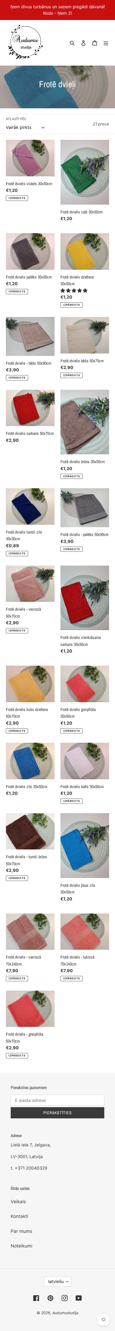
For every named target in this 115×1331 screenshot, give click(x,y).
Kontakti (19, 1216)
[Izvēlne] (106, 43)
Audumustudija (65, 1312)
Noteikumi (21, 1246)
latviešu (56, 1281)
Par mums (21, 1231)
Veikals (18, 1201)
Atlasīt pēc (16, 119)
